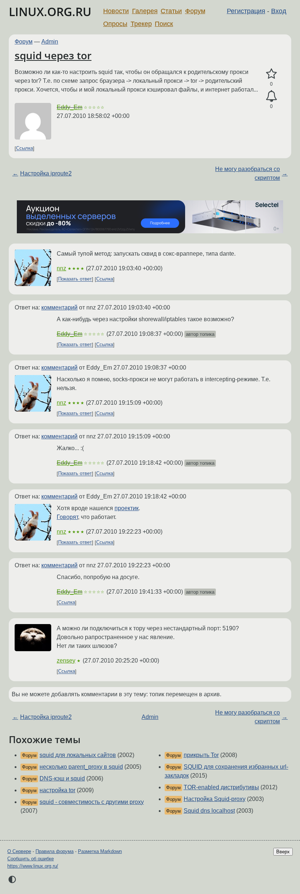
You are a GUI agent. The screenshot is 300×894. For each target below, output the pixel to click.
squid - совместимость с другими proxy (92, 802)
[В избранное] (271, 74)
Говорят (67, 517)
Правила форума (54, 851)
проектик (127, 508)
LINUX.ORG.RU (50, 11)
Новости (116, 11)
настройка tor (57, 790)
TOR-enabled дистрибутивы (221, 787)
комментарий (59, 307)
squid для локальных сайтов (78, 755)
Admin (49, 41)
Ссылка (24, 148)
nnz (61, 268)
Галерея (145, 11)
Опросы (115, 23)
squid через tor (53, 55)
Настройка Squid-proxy (214, 799)
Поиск (164, 23)
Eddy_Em (69, 107)
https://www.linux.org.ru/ (32, 866)
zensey (66, 660)
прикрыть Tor (201, 755)
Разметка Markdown (100, 851)
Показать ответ (75, 279)
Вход (278, 11)
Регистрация (246, 11)
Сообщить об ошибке (30, 858)
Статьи (171, 11)
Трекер (141, 23)
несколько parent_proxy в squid (81, 767)
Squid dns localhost (209, 811)
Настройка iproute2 (46, 173)
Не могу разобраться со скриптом (247, 173)
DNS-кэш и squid (62, 778)
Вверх (283, 851)
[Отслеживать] (271, 96)
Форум (195, 11)
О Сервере (19, 851)
